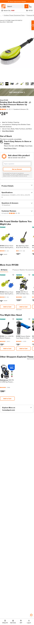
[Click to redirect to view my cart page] (30, 6)
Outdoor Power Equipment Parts (14, 15)
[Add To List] (26, 102)
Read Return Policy (10, 148)
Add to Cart (7, 307)
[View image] (1, 83)
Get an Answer (17, 169)
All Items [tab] (4, 270)
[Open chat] (32, 25)
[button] (17, 185)
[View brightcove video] (27, 83)
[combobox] (15, 6)
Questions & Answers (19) (20, 109)
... (1, 15)
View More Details (8, 131)
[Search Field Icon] (26, 6)
